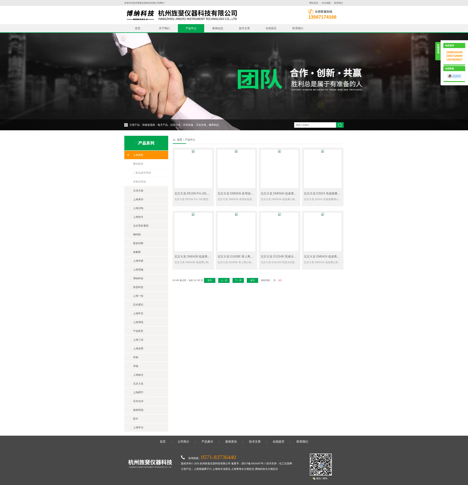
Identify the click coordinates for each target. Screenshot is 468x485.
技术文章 (244, 28)
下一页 (238, 280)
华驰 (135, 366)
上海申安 (138, 313)
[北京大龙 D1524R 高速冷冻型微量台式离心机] (279, 232)
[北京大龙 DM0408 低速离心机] (193, 232)
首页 (137, 28)
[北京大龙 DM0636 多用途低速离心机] (236, 169)
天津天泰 (138, 190)
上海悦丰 (138, 216)
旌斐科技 (138, 287)
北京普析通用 (140, 225)
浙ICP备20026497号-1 (253, 463)
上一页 (224, 280)
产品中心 (191, 28)
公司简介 (183, 441)
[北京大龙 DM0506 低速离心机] (279, 169)
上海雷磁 (138, 269)
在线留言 (271, 28)
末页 (252, 280)
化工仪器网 (285, 463)
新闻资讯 (231, 441)
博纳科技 (138, 278)
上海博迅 (138, 322)
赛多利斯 (138, 243)
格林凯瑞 (138, 409)
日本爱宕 (138, 304)
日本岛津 (138, 401)
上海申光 (138, 427)
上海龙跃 (138, 155)
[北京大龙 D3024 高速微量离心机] (322, 169)
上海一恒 (138, 295)
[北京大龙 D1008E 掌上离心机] (236, 232)
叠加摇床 (138, 163)
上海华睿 (138, 260)
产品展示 (207, 441)
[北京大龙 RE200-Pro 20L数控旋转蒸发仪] (193, 169)
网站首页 (313, 3)
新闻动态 (217, 28)
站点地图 (326, 3)
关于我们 (164, 28)
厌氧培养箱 (139, 181)
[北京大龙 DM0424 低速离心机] (322, 232)
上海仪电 (138, 208)
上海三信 (138, 339)
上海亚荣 (138, 348)
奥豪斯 (137, 252)
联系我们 (338, 3)
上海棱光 (138, 374)
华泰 (135, 357)
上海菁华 (138, 199)
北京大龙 (138, 383)
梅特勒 (137, 234)
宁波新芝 (138, 330)
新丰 (135, 418)
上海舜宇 (138, 392)
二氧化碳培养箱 (142, 172)
